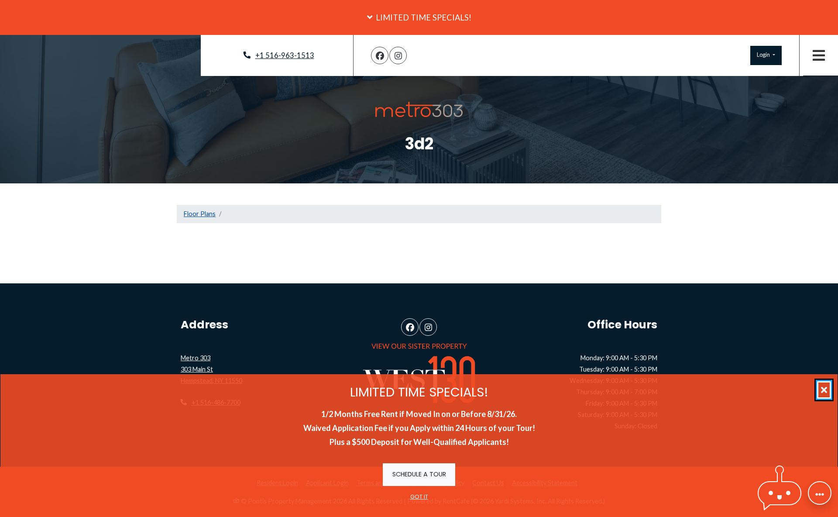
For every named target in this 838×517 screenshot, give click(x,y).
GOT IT (419, 496)
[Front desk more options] (819, 493)
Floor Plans (200, 213)
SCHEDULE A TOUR (419, 473)
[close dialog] (824, 390)
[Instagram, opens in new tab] (398, 55)
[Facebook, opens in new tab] (379, 55)
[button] (419, 17)
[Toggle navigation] (819, 55)
